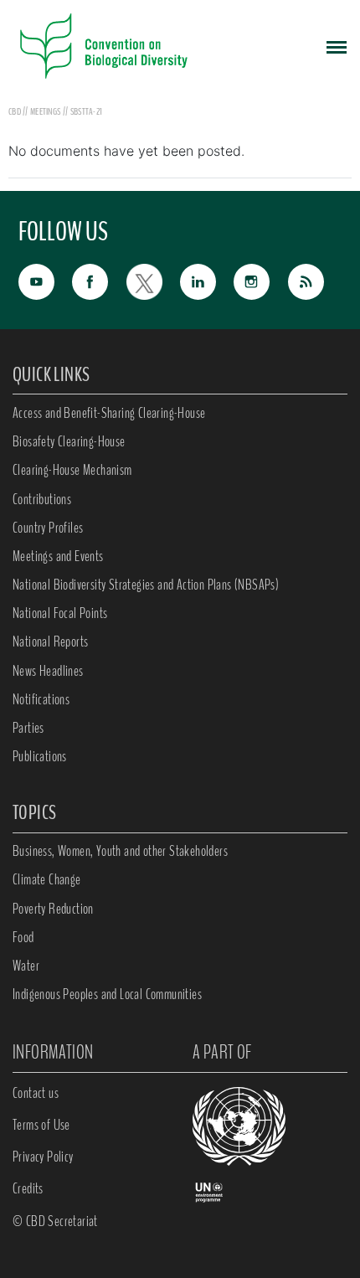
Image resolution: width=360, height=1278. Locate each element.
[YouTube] (45, 279)
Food (23, 937)
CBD (14, 111)
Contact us (36, 1093)
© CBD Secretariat (55, 1221)
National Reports (50, 641)
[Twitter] (153, 279)
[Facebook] (99, 279)
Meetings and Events (58, 556)
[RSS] (315, 281)
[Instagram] (260, 279)
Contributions (42, 499)
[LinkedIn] (207, 279)
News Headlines (48, 671)
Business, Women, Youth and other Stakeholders (120, 851)
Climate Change (47, 879)
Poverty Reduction (53, 909)
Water (26, 966)
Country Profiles (48, 528)
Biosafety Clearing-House (69, 441)
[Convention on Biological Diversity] (104, 46)
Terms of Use (41, 1125)
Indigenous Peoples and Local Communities (107, 994)
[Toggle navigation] (337, 46)
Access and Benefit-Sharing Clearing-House (109, 413)
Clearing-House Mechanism (72, 470)
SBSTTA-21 (86, 111)
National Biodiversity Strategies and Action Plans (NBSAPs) (146, 585)
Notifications (41, 699)
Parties (28, 728)
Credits (28, 1188)
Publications (40, 756)
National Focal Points (60, 613)
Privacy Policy (43, 1157)
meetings (46, 111)
